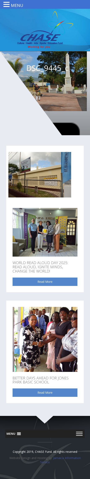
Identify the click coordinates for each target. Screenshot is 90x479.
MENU (17, 5)
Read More (45, 282)
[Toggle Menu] (79, 434)
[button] (10, 434)
